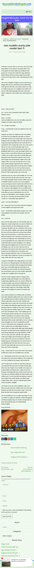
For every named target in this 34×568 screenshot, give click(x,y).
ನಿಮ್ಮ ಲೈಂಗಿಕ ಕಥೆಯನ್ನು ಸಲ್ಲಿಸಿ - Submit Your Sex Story (17, 19)
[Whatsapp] (15, 439)
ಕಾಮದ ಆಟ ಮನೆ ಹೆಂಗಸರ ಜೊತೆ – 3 (10, 556)
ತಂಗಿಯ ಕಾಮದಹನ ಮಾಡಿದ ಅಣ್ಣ (19, 447)
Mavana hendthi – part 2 (7, 468)
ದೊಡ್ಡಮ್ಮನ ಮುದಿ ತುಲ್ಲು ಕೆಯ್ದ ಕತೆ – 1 (19, 457)
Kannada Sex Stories (11, 463)
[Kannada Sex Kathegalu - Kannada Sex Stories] (16, 4)
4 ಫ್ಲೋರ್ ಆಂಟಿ (5, 544)
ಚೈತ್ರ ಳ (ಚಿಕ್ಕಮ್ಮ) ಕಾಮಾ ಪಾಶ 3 (18, 452)
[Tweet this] (5, 439)
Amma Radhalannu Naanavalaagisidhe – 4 (27, 469)
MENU (29, 12)
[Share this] (2, 439)
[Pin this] (8, 439)
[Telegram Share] (11, 439)
